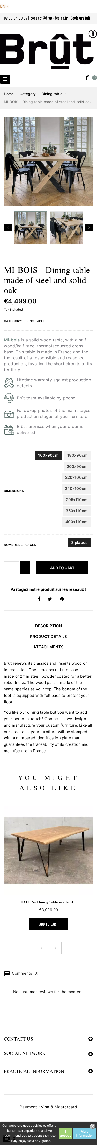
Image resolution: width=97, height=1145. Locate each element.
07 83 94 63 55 (15, 18)
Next (89, 227)
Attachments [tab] (48, 646)
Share (39, 599)
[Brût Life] (48, 49)
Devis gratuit (80, 18)
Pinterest (62, 599)
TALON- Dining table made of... (49, 902)
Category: (13, 321)
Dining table (34, 321)
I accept (65, 1133)
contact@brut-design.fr (49, 18)
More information (85, 1133)
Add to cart (62, 568)
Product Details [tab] (48, 636)
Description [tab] (48, 625)
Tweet (50, 599)
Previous (8, 227)
